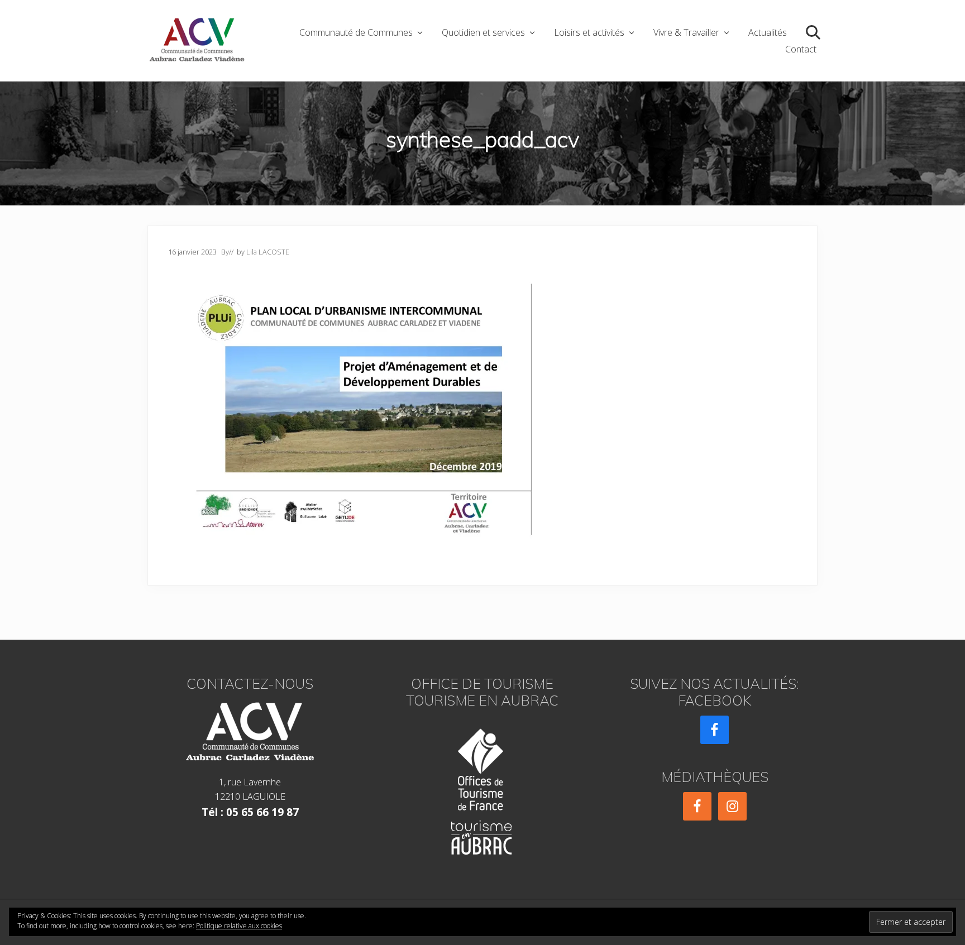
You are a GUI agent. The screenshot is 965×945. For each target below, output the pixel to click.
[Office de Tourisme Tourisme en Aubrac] (482, 788)
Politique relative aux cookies (239, 925)
